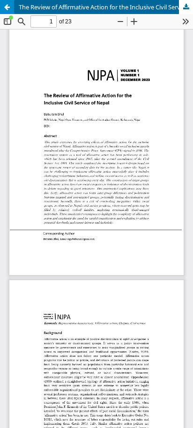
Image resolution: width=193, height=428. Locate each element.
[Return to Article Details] (7, 7)
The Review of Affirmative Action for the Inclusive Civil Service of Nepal (106, 7)
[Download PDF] (186, 7)
